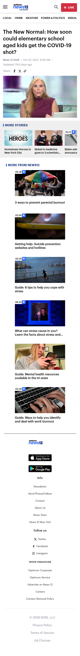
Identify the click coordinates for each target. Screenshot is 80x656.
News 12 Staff (11, 60)
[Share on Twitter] (19, 71)
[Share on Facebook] (14, 71)
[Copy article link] (24, 71)
